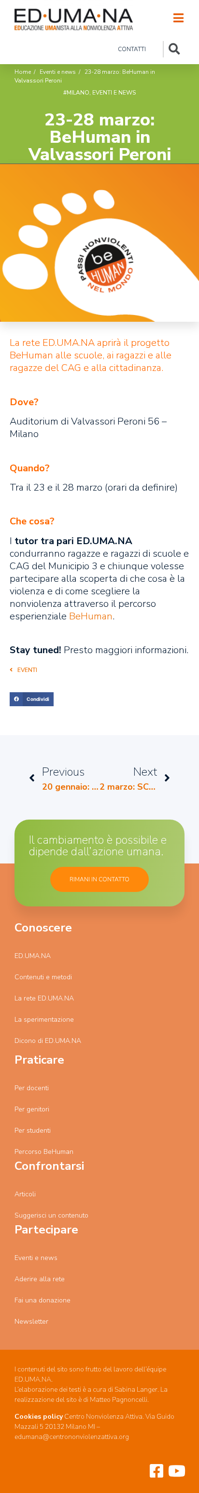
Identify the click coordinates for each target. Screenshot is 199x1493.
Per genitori (31, 1109)
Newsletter (31, 1321)
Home (22, 72)
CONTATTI (132, 49)
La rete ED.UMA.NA (44, 998)
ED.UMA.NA (32, 955)
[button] (23, 675)
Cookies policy (38, 1416)
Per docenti (31, 1088)
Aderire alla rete (39, 1279)
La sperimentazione (44, 1019)
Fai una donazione (42, 1300)
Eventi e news (58, 72)
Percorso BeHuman (43, 1151)
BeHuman (91, 616)
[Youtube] (177, 1471)
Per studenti (32, 1130)
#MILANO (76, 92)
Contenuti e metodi (43, 977)
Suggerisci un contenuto (51, 1215)
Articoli (25, 1194)
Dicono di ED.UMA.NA (47, 1040)
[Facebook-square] (156, 1471)
